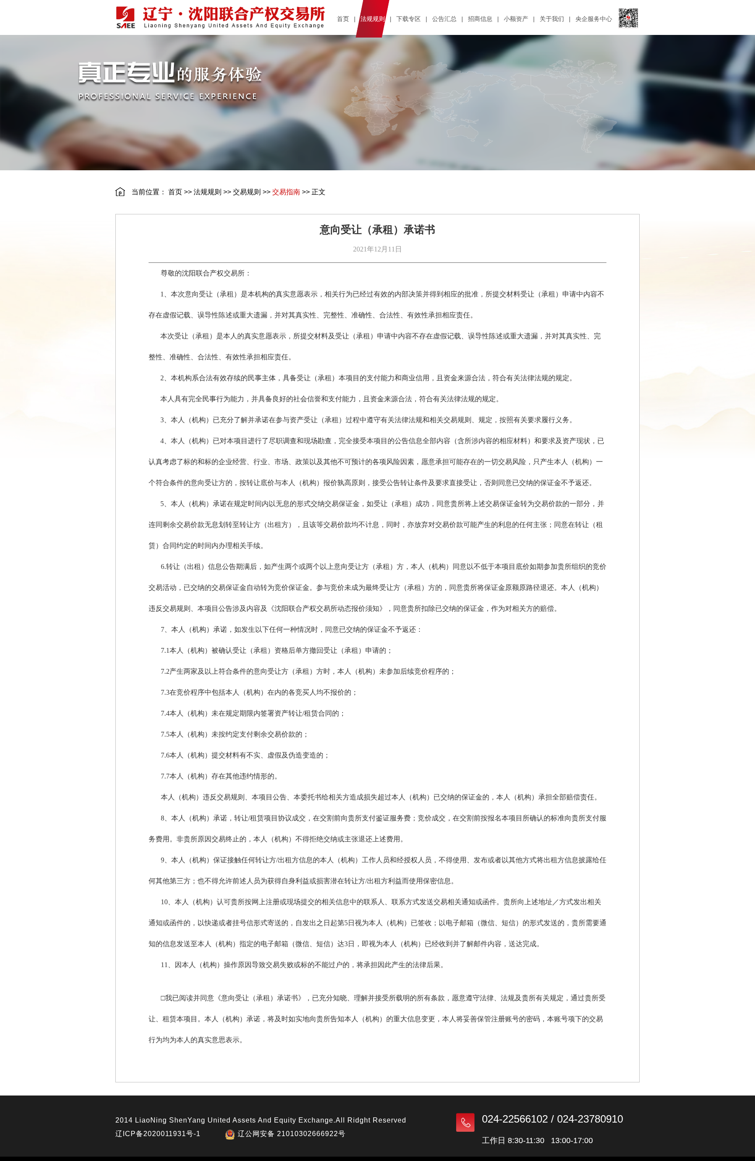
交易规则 (247, 192)
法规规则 (208, 192)
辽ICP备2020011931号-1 (158, 1133)
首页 (175, 192)
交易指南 (286, 192)
